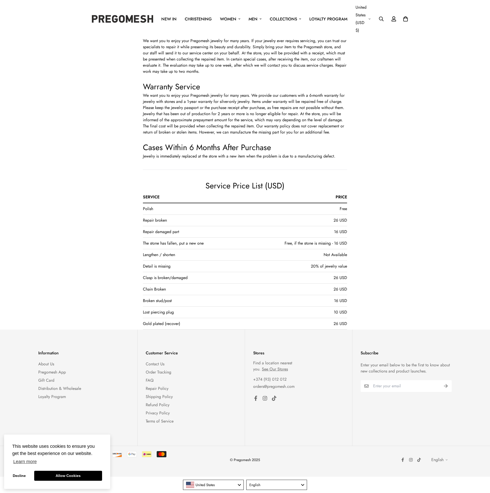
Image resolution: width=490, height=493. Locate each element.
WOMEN (228, 19)
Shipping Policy (159, 397)
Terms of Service (160, 421)
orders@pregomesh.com (274, 386)
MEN (253, 19)
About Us (46, 364)
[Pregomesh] (122, 19)
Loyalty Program (52, 397)
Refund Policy (157, 405)
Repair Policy (157, 388)
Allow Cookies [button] (68, 476)
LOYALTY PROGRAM (328, 19)
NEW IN (169, 19)
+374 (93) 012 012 (270, 379)
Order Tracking (158, 372)
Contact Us (155, 364)
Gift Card (46, 380)
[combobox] (213, 485)
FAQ (150, 380)
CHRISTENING (198, 19)
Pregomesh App (52, 372)
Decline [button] (19, 476)
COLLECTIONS (283, 19)
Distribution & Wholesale (59, 388)
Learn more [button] (25, 461)
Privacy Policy (158, 413)
